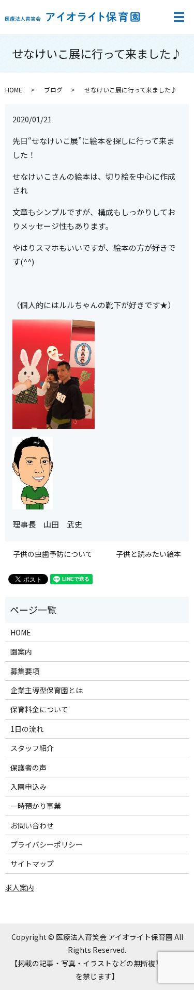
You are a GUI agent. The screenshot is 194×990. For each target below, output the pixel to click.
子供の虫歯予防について (53, 554)
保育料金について (39, 709)
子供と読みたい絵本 (148, 554)
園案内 (21, 651)
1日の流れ (26, 729)
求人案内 (19, 887)
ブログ (53, 89)
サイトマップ (32, 863)
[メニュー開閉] (179, 17)
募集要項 (24, 671)
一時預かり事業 (35, 806)
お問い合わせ (32, 825)
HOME (13, 89)
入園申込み (28, 786)
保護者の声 (28, 767)
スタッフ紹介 (32, 748)
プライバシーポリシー (46, 844)
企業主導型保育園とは (46, 690)
